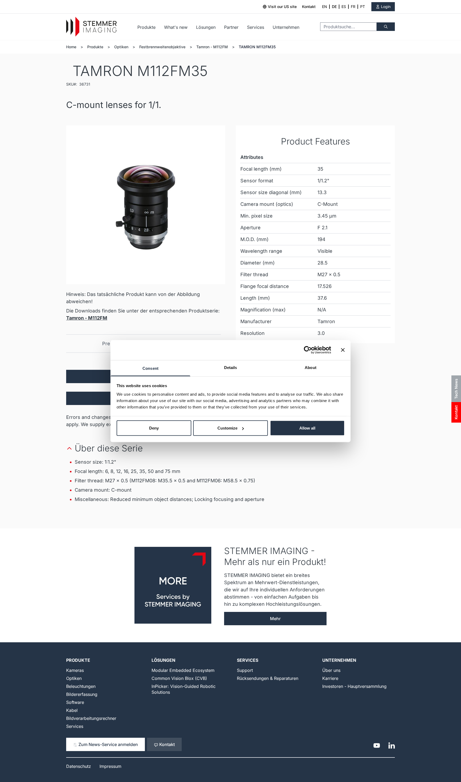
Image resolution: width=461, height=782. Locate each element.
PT (362, 6)
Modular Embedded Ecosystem (183, 670)
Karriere (330, 678)
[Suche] (386, 26)
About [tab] (310, 367)
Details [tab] (230, 367)
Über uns (331, 670)
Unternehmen (286, 27)
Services (255, 27)
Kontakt (309, 6)
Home (71, 47)
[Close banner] (343, 350)
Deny (154, 428)
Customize (227, 428)
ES (343, 6)
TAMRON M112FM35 (257, 47)
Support (245, 670)
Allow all (307, 428)
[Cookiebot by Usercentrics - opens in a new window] (307, 350)
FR (353, 6)
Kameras (75, 670)
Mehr (275, 618)
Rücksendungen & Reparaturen (267, 678)
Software (75, 702)
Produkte (146, 27)
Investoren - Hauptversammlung (354, 686)
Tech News (456, 389)
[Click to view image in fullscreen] (145, 204)
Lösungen (206, 27)
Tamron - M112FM (212, 47)
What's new (176, 27)
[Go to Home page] (91, 27)
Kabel (72, 710)
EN (324, 6)
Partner (231, 27)
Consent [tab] (150, 368)
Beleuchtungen (81, 686)
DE (334, 6)
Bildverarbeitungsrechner (91, 718)
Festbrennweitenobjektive (162, 47)
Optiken (121, 47)
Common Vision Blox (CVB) (179, 678)
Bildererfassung (81, 694)
